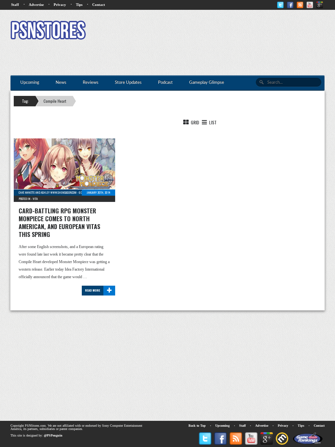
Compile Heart (55, 101)
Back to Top (197, 425)
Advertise (36, 5)
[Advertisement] (205, 31)
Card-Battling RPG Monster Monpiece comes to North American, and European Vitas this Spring (59, 222)
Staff (15, 5)
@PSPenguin (53, 435)
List (212, 122)
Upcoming (222, 425)
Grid (194, 122)
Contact (98, 5)
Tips (79, 5)
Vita (35, 198)
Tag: (25, 101)
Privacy (60, 5)
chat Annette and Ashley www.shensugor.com (48, 192)
